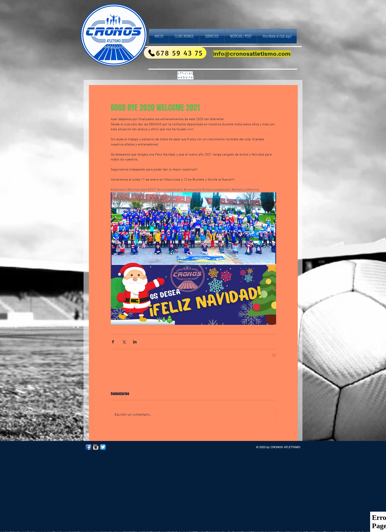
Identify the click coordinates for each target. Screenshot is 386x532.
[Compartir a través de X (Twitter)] (124, 342)
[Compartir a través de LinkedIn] (135, 342)
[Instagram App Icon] (96, 447)
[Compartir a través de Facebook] (113, 342)
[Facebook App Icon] (88, 447)
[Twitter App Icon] (103, 447)
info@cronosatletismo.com (252, 53)
